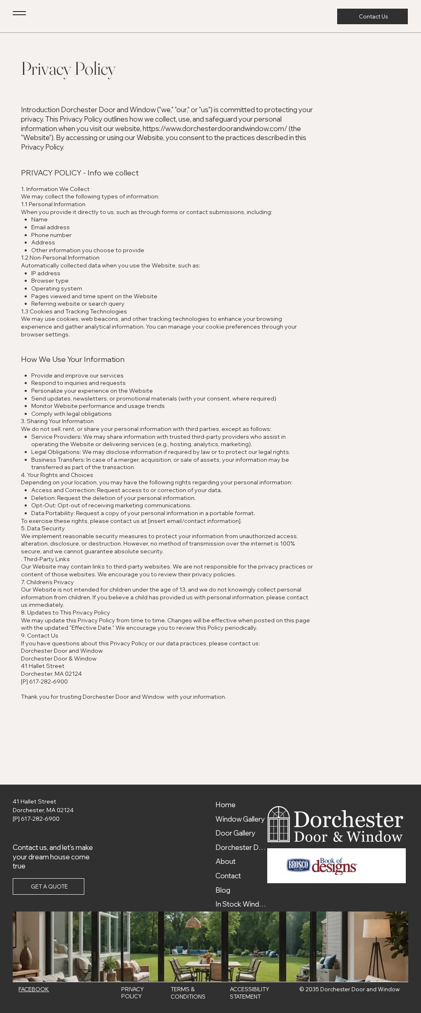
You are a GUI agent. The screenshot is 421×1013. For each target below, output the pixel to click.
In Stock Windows (242, 904)
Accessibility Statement (249, 992)
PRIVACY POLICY (132, 992)
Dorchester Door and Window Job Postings (242, 847)
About (225, 861)
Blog (222, 890)
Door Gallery (235, 833)
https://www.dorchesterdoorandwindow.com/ (215, 128)
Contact (228, 875)
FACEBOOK (34, 989)
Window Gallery (240, 819)
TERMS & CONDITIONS (188, 992)
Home (225, 804)
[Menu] (19, 13)
